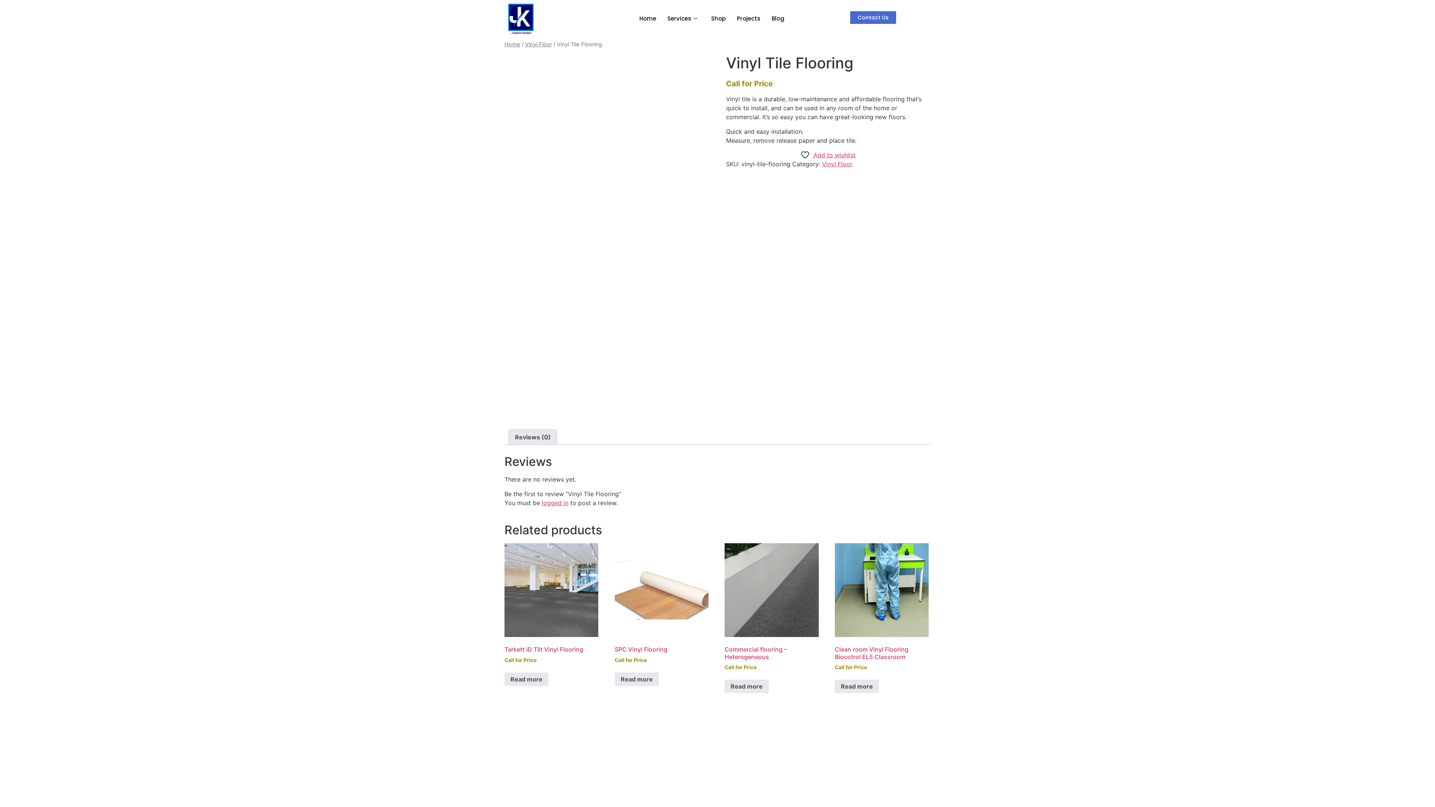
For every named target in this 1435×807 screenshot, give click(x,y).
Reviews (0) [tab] (533, 437)
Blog (778, 18)
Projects (748, 18)
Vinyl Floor (538, 44)
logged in (555, 503)
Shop (718, 18)
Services (679, 18)
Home (647, 18)
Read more (526, 679)
